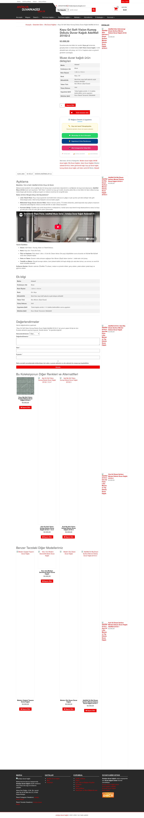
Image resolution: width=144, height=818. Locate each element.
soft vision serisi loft (83, 168)
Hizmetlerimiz (88, 17)
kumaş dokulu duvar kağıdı (68, 168)
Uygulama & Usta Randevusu (80, 141)
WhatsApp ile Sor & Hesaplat (80, 135)
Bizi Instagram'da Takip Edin (80, 148)
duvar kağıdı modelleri (109, 786)
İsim (18, 347)
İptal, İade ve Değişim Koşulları (85, 782)
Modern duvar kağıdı (86, 161)
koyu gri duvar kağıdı (91, 165)
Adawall (96, 168)
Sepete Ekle (70, 105)
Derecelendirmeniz (22, 334)
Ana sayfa (19, 17)
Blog (48, 780)
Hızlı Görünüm (33, 379)
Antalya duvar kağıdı (53, 778)
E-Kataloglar (99, 17)
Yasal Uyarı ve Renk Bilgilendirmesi (86, 790)
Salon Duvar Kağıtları (87, 163)
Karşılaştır (50, 782)
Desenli (35, 17)
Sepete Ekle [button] (26, 407)
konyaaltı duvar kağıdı (109, 788)
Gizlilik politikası (26, 1)
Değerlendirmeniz (22, 336)
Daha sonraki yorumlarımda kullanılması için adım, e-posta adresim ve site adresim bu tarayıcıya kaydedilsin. (52, 363)
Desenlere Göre (38, 25)
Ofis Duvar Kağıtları (50, 25)
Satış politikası (42, 1)
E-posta (19, 354)
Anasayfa (28, 25)
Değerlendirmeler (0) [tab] (43, 174)
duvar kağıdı (106, 790)
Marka (18, 1)
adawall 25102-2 (65, 165)
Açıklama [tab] (21, 174)
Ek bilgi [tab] (30, 174)
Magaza (27, 17)
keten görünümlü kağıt (78, 165)
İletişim (35, 1)
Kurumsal (110, 17)
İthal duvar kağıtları (64, 17)
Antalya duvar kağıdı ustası (110, 784)
